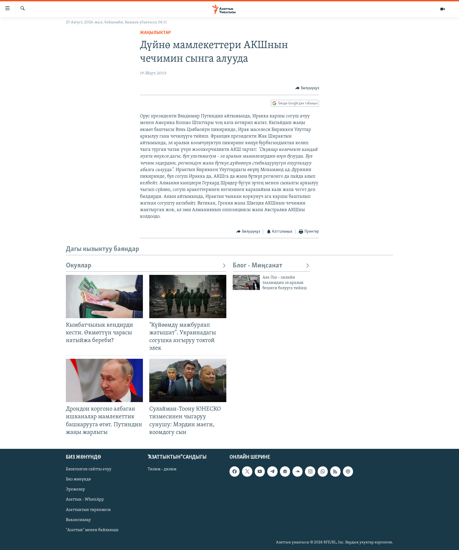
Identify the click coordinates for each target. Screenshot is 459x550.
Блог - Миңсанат (257, 265)
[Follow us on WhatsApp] (323, 471)
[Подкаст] (348, 471)
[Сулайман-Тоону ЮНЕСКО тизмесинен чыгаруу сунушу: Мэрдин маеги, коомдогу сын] (187, 380)
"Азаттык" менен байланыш (92, 530)
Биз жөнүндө (78, 479)
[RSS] (335, 471)
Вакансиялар (78, 520)
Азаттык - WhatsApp (85, 499)
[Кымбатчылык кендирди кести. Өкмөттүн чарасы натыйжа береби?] (104, 296)
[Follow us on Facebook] (235, 471)
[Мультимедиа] (442, 9)
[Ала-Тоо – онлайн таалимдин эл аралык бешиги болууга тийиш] (246, 282)
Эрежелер (75, 489)
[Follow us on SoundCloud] (297, 471)
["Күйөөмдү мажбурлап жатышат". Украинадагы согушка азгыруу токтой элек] (187, 296)
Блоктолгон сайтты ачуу (88, 469)
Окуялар (78, 265)
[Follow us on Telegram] (272, 471)
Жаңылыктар (155, 33)
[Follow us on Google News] (285, 471)
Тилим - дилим (162, 469)
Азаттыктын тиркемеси (88, 510)
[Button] (307, 88)
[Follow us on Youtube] (260, 471)
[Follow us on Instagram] (310, 471)
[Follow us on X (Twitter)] (247, 471)
